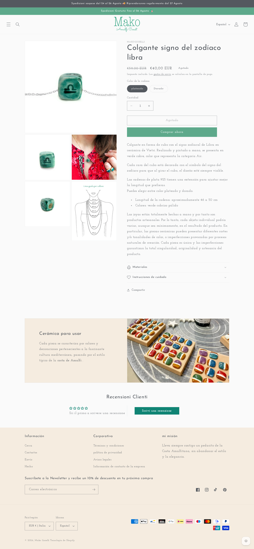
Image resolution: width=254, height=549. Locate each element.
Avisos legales (102, 459)
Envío (28, 459)
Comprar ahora (172, 132)
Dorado (161, 89)
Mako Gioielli (42, 540)
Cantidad (133, 97)
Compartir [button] (138, 289)
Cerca (28, 445)
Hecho (29, 466)
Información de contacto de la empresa (119, 466)
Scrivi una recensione (157, 410)
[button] (8, 24)
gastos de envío (162, 74)
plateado (139, 89)
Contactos (31, 452)
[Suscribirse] (93, 489)
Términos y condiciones (108, 445)
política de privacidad (107, 452)
